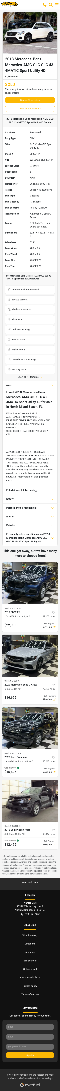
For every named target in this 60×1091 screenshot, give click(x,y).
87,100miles (49, 616)
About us (30, 952)
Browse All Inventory (30, 100)
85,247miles (49, 761)
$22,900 (10, 625)
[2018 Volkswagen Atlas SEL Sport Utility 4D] (30, 801)
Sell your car (30, 960)
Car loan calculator (30, 977)
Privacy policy (30, 986)
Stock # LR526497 (12, 681)
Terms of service (30, 994)
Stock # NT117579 (12, 753)
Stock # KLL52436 (12, 608)
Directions (30, 943)
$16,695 (10, 697)
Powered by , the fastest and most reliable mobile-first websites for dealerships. (30, 1076)
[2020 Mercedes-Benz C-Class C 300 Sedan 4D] (30, 656)
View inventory (30, 935)
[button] (45, 5)
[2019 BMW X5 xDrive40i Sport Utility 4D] (30, 583)
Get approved (30, 969)
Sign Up (30, 1055)
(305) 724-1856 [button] (32, 914)
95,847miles (49, 834)
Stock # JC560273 (12, 826)
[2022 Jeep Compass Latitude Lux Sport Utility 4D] (30, 728)
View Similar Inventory (30, 108)
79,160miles (49, 689)
